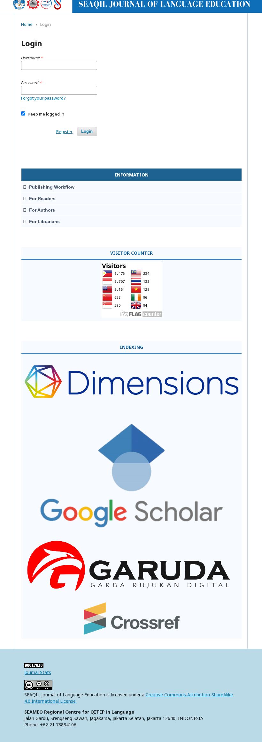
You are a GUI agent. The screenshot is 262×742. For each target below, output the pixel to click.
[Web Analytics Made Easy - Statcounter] (33, 666)
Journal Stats (37, 672)
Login (87, 131)
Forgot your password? (43, 98)
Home (27, 24)
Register (64, 131)
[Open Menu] (21, 6)
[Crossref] (132, 633)
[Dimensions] (131, 413)
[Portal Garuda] (131, 594)
